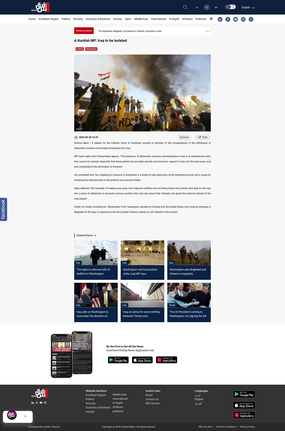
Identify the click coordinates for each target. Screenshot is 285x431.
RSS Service (152, 403)
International (158, 18)
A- (197, 7)
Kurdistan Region (49, 18)
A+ (216, 7)
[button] (206, 31)
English (199, 399)
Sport (128, 18)
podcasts (200, 18)
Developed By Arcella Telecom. (44, 426)
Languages (201, 390)
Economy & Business (98, 18)
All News (187, 18)
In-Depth (174, 18)
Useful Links (152, 390)
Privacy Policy (247, 426)
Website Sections (96, 390)
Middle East (141, 18)
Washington (91, 49)
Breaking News (84, 30)
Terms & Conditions (226, 426)
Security (78, 18)
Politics (66, 18)
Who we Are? (205, 426)
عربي (198, 395)
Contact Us (152, 399)
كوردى (198, 403)
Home (32, 18)
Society (117, 18)
